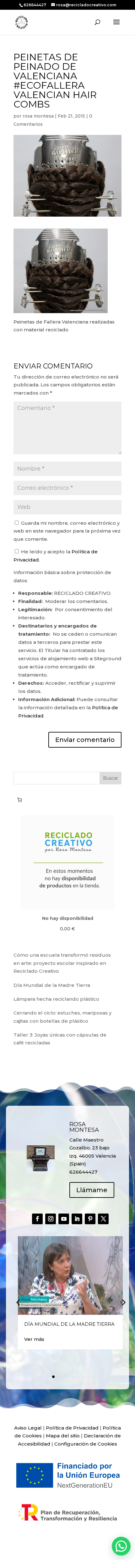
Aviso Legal (28, 1428)
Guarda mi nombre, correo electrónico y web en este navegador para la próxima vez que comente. (67, 531)
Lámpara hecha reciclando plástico (56, 999)
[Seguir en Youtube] (63, 1219)
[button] (123, 1302)
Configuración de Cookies (85, 1444)
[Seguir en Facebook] (37, 1219)
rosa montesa (38, 116)
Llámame (91, 1190)
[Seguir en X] (103, 1219)
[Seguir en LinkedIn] (77, 1219)
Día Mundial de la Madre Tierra (52, 985)
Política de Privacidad (72, 1428)
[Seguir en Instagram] (50, 1219)
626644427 (35, 5)
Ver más (34, 1339)
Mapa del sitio (63, 1436)
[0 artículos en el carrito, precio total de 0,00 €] (19, 800)
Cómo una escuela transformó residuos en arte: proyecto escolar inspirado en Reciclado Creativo (62, 963)
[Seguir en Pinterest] (90, 1219)
